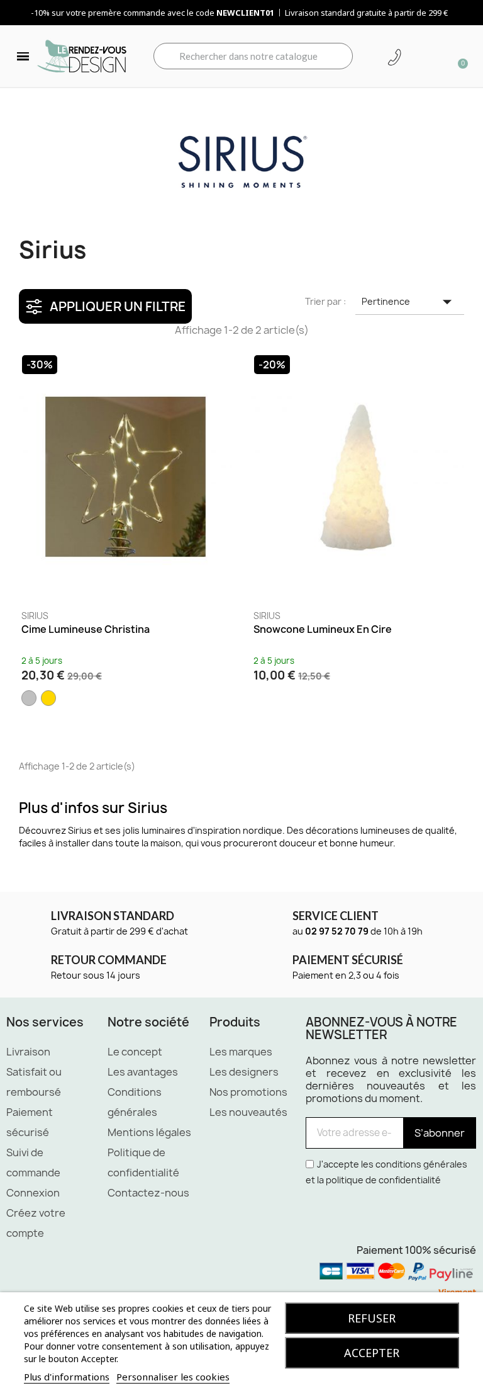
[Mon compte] (416, 57)
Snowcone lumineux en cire (322, 629)
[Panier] (458, 56)
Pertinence (410, 301)
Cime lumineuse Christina (85, 629)
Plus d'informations (66, 1376)
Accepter (371, 1352)
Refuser (372, 1318)
